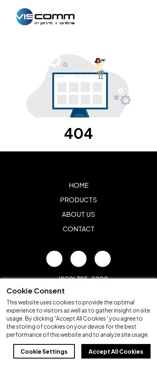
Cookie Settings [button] (44, 351)
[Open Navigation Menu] (133, 16)
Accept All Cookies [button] (116, 351)
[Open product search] (116, 16)
